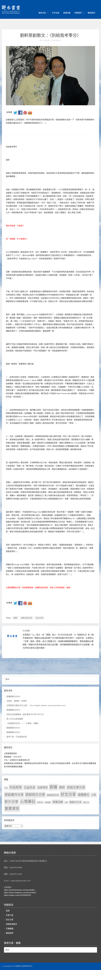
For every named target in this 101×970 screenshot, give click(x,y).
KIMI (6, 788)
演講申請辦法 (11, 924)
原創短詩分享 (53, 795)
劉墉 (53, 787)
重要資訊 (12, 809)
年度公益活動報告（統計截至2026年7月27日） (25, 714)
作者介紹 (9, 915)
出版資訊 (42, 787)
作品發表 (15, 787)
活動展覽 (48, 802)
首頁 (8, 911)
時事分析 (40, 802)
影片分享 (11, 802)
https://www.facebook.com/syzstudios (19, 890)
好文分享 (39, 618)
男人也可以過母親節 (14, 719)
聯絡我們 (91, 13)
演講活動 (66, 13)
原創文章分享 (26, 618)
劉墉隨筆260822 (13, 710)
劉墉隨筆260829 (13, 696)
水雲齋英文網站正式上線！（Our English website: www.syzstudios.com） (36, 705)
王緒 (66, 802)
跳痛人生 (86, 802)
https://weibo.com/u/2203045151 (17, 895)
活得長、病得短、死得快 (16, 701)
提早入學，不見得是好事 (16, 737)
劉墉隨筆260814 (13, 728)
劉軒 (15, 618)
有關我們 (78, 13)
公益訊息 (29, 787)
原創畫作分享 (14, 794)
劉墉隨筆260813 (13, 732)
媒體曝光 (83, 794)
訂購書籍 (9, 929)
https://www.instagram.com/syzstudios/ (20, 892)
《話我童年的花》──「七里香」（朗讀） (22, 723)
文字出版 (55, 13)
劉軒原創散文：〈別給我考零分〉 (50, 35)
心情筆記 (27, 801)
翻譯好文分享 (75, 802)
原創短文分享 (35, 794)
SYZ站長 (26, 631)
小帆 (93, 795)
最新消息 (42, 13)
